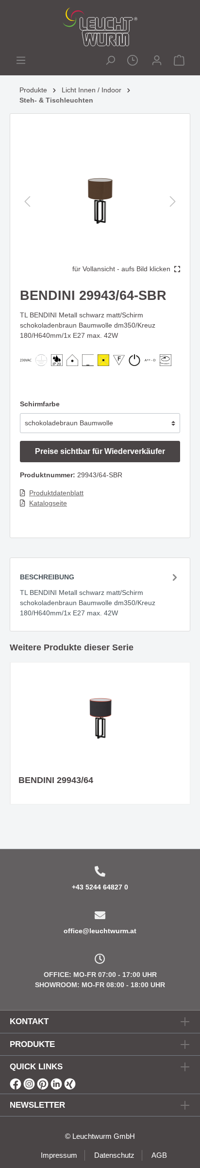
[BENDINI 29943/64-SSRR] (100, 718)
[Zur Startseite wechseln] (100, 26)
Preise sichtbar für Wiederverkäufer (100, 451)
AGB (159, 1155)
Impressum (59, 1155)
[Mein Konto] (157, 61)
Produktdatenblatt (56, 493)
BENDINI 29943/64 (55, 780)
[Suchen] (110, 61)
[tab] (100, 594)
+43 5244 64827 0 (100, 887)
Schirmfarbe (40, 404)
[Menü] (21, 61)
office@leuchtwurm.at (100, 931)
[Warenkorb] (179, 61)
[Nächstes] (173, 201)
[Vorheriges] (27, 201)
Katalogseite (48, 503)
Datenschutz (114, 1155)
